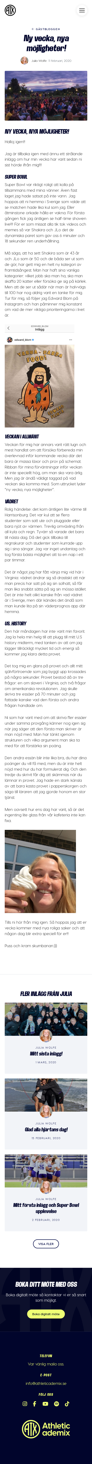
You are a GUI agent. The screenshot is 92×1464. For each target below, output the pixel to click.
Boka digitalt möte (46, 1314)
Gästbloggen (47, 29)
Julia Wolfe (39, 61)
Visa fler (46, 1244)
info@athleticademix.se (46, 1383)
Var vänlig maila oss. (46, 1363)
